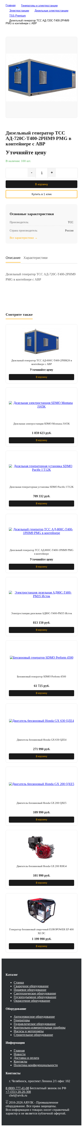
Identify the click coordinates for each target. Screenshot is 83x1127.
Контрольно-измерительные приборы (39, 1027)
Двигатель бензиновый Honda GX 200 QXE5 (41, 802)
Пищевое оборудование (30, 989)
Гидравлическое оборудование (35, 1024)
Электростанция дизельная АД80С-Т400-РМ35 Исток (41, 613)
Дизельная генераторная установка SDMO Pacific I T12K (41, 486)
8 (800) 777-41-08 (17, 1088)
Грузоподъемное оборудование (35, 997)
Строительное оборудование (33, 1035)
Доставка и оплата (26, 1058)
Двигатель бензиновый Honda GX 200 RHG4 (42, 866)
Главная (19, 1050)
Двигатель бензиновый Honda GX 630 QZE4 (41, 739)
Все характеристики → (23, 237)
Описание (13, 258)
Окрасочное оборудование (32, 1000)
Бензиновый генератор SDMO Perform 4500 (41, 676)
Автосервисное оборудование (34, 1016)
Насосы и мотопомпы (29, 1031)
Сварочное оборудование (31, 986)
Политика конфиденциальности (36, 1065)
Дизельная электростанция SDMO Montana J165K (41, 423)
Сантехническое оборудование (35, 993)
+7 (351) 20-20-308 (18, 1091)
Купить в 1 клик (42, 194)
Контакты (20, 1061)
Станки (19, 982)
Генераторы (22, 1020)
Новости (20, 1054)
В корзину (41, 184)
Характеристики (36, 258)
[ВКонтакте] (7, 1099)
